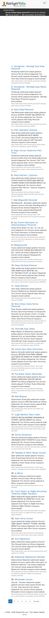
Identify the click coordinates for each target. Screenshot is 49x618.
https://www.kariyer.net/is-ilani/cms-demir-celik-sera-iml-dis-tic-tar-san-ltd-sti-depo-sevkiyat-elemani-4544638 (29, 281)
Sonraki (36, 601)
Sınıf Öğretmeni (22, 538)
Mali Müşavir (21, 396)
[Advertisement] (24, 39)
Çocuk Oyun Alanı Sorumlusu (29, 348)
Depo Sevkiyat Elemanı (26, 265)
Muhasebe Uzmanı (24, 579)
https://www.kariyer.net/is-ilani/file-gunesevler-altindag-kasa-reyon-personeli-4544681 (28, 105)
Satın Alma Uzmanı (24, 518)
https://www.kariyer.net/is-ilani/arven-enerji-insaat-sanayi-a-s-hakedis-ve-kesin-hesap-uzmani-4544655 (28, 468)
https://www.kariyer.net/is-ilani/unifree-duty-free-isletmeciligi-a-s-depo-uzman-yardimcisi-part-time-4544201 (27, 169)
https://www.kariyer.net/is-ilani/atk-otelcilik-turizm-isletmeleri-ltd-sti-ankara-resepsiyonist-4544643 (27, 260)
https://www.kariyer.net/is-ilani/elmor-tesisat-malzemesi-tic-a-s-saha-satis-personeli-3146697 (29, 125)
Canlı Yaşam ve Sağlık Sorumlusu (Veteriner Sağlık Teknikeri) (29, 492)
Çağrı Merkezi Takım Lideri (27, 414)
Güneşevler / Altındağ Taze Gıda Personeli (27, 67)
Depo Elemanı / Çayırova (25, 175)
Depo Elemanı (21, 285)
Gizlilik (24, 615)
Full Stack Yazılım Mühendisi (28, 373)
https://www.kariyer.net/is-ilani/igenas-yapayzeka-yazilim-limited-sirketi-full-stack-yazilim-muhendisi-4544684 (27, 390)
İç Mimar (19, 473)
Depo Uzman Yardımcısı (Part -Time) (27, 151)
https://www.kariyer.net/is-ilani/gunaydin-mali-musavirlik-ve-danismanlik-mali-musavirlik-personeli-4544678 (28, 216)
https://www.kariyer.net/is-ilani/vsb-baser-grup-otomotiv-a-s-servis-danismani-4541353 (29, 448)
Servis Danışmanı (23, 434)
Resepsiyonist (20, 244)
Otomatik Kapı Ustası (25, 328)
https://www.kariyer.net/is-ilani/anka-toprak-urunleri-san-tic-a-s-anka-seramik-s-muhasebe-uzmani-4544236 (29, 595)
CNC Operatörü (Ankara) (25, 129)
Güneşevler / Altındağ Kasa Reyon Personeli (28, 88)
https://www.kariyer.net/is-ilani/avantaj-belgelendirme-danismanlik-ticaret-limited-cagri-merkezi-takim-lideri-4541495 (28, 429)
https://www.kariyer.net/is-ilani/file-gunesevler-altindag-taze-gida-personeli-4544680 (28, 82)
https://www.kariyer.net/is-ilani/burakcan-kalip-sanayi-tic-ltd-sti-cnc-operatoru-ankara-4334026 (28, 145)
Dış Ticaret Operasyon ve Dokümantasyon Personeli (24, 223)
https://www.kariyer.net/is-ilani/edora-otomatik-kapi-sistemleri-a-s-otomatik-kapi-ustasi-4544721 (27, 344)
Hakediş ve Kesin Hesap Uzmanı (30, 452)
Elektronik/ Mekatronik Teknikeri (30, 556)
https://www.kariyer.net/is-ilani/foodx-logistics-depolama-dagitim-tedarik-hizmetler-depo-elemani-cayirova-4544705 (27, 194)
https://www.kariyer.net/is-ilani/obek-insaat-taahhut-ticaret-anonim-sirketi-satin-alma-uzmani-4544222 (27, 534)
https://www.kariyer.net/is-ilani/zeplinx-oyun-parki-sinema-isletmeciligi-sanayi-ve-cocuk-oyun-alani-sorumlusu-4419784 (27, 368)
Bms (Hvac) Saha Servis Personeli (24, 305)
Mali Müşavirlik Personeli (25, 199)
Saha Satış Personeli (23, 109)
